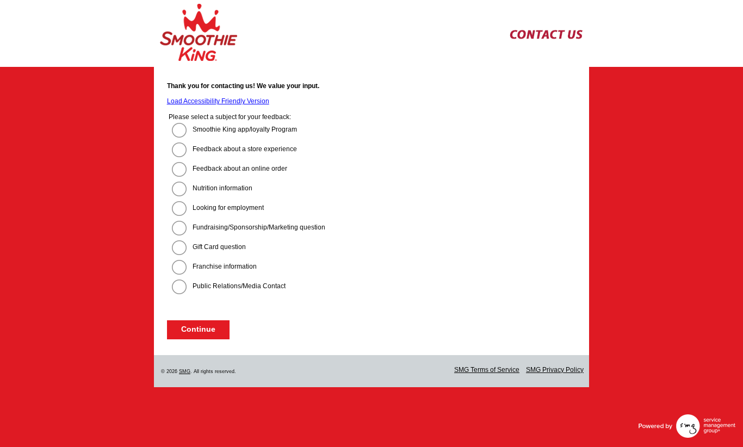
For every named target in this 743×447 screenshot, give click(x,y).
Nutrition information (222, 188)
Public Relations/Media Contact (239, 286)
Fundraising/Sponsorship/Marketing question (259, 227)
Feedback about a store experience (245, 149)
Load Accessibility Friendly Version (218, 101)
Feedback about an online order (240, 168)
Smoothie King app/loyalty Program (245, 129)
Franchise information (225, 266)
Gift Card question (219, 247)
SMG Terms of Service (486, 370)
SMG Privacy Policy (555, 370)
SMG (184, 371)
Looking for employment (228, 208)
